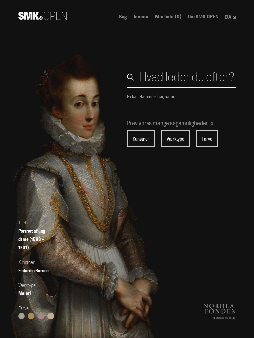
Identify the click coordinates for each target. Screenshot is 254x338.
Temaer (141, 17)
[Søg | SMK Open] (42, 18)
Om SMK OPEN (203, 17)
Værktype (175, 139)
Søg (123, 17)
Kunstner (141, 139)
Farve (207, 139)
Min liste (168, 17)
